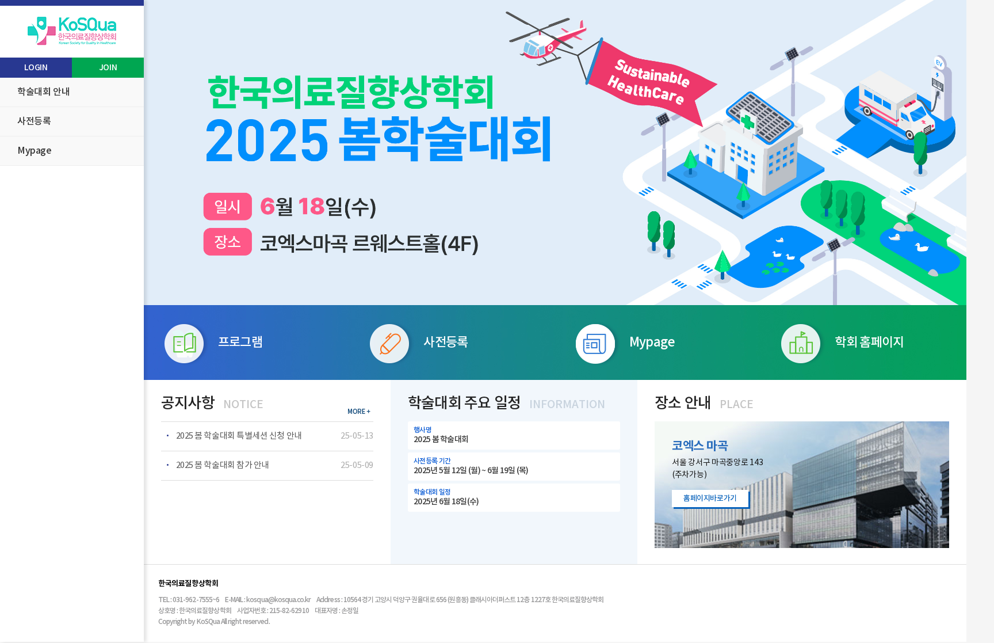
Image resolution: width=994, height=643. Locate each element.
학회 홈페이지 (869, 342)
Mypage (34, 151)
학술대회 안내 (43, 92)
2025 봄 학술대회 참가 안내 (221, 465)
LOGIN (35, 68)
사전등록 (34, 121)
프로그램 (240, 342)
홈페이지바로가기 (710, 498)
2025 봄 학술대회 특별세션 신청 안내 (238, 436)
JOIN (108, 68)
